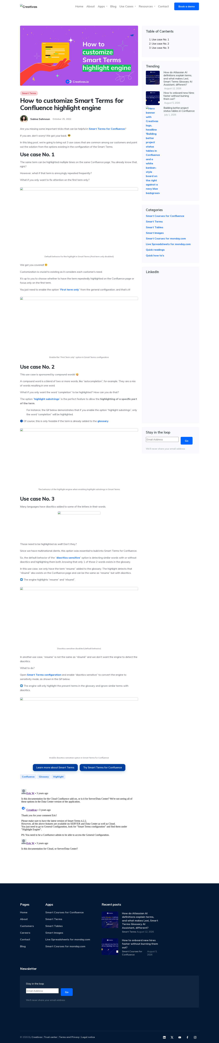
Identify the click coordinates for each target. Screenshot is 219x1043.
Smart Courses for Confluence (165, 215)
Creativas (37, 1037)
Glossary (44, 776)
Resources (146, 6)
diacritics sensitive (68, 557)
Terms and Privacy (69, 1037)
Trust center (50, 1037)
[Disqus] (79, 828)
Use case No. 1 (160, 39)
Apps (101, 6)
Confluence (28, 776)
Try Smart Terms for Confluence (102, 767)
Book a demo (186, 6)
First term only (69, 289)
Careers (25, 932)
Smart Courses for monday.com (166, 238)
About (90, 6)
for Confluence (107, 128)
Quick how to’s (155, 255)
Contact (163, 6)
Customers (27, 926)
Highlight (58, 776)
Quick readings (155, 249)
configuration (44, 674)
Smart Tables (154, 227)
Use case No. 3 (160, 47)
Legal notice (88, 1037)
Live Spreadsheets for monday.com (168, 244)
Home (79, 6)
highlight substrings (46, 399)
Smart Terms (29, 93)
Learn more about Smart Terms (55, 767)
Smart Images (155, 232)
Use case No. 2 (160, 43)
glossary (102, 421)
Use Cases (126, 6)
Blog (113, 6)
